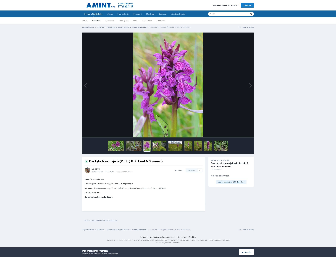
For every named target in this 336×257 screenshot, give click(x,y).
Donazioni (137, 14)
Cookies (192, 237)
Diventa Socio (123, 14)
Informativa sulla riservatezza (162, 237)
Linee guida (123, 21)
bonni (97, 169)
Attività (110, 14)
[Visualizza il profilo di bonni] (87, 170)
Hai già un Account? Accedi (225, 5)
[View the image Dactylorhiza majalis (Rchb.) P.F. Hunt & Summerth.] (160, 146)
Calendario (109, 21)
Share (179, 170)
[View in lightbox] (168, 85)
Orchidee (96, 21)
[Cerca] (251, 14)
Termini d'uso (87, 254)
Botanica (162, 14)
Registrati (247, 5)
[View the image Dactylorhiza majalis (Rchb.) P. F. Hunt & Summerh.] (116, 146)
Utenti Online (147, 21)
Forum (84, 21)
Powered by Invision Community (168, 243)
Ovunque (241, 14)
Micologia (150, 14)
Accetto (247, 252)
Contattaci (181, 237)
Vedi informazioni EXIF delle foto (231, 182)
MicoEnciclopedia (178, 14)
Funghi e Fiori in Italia (93, 14)
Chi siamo (161, 21)
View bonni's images (124, 171)
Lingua (143, 237)
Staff (135, 21)
